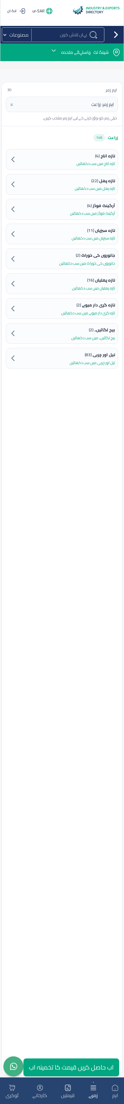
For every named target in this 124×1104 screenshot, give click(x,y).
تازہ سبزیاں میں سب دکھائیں (93, 238)
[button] (62, 52)
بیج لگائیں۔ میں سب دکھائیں (93, 338)
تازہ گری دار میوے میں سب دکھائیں (88, 313)
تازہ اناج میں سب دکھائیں (95, 164)
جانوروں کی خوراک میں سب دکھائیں (87, 263)
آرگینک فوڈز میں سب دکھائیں (92, 213)
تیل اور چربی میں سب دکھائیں (92, 363)
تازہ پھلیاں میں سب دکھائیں (93, 288)
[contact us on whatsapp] (13, 1066)
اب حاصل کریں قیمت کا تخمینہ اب (71, 1067)
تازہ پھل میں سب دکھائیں (95, 189)
